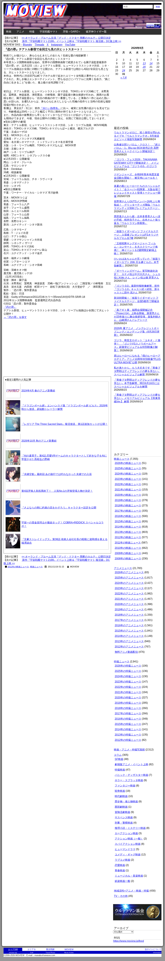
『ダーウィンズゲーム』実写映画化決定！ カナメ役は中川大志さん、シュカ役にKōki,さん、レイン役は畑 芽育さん (137, 274)
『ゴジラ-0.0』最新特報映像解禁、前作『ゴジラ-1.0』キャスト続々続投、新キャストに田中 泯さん (137, 289)
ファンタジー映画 (125, 785)
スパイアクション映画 (128, 844)
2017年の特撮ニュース (128, 713)
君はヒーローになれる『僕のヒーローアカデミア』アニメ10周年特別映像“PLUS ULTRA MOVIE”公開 (137, 359)
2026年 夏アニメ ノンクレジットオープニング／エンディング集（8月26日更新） (137, 331)
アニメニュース (123, 568)
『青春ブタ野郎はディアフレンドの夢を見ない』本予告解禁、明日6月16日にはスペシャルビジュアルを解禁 (137, 383)
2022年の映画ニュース (128, 484)
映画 (8, 31)
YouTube (70, 44)
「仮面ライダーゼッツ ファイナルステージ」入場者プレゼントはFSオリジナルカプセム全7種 (136, 234)
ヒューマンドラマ (125, 849)
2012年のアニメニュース (129, 646)
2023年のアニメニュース (129, 588)
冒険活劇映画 (122, 812)
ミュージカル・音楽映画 (129, 875)
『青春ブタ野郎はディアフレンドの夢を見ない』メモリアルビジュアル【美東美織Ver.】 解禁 (137, 398)
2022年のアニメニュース (129, 593)
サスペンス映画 (124, 817)
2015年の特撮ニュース (128, 724)
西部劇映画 (121, 806)
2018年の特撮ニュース (128, 708)
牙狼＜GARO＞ (72, 31)
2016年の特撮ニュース (128, 718)
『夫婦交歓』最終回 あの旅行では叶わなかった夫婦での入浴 (56, 474)
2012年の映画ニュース (128, 537)
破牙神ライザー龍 (96, 31)
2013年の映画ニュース (128, 532)
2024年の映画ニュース (128, 473)
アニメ (20, 31)
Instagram (56, 44)
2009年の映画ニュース (128, 553)
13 (144, 63)
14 (151, 63)
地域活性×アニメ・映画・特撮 (131, 890)
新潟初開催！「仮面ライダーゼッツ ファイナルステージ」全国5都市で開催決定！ (136, 301)
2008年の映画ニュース (128, 558)
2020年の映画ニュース (128, 495)
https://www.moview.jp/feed (128, 941)
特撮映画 (120, 769)
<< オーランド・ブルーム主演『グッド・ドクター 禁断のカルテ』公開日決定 (66, 37)
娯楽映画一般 (122, 881)
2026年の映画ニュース (128, 463)
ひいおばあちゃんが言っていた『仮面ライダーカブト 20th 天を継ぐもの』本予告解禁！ (137, 262)
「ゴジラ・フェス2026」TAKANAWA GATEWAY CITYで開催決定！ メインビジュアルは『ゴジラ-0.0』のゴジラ (136, 163)
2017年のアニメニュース (129, 620)
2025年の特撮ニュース (128, 671)
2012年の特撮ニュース (128, 740)
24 (123, 70)
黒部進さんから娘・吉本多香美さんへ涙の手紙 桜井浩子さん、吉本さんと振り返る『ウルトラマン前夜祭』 (137, 220)
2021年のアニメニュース (129, 598)
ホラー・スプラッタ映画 (129, 780)
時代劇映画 (121, 796)
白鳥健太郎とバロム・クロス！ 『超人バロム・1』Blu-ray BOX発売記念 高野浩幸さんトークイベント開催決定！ (137, 148)
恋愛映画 (120, 865)
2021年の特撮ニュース (128, 692)
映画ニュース (36, 567)
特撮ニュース (121, 661)
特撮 (31, 31)
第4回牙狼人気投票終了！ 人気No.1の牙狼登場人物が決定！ (57, 490)
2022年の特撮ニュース (128, 687)
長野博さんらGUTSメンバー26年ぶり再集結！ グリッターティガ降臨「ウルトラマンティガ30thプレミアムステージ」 (137, 205)
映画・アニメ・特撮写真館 (129, 749)
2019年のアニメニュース (129, 609)
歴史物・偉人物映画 (126, 801)
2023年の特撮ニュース (128, 681)
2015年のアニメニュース (129, 630)
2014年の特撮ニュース (128, 729)
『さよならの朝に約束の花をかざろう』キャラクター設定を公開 (58, 507)
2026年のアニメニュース (129, 572)
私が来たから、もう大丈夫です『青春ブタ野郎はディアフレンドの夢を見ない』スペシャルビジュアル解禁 (137, 371)
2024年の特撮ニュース (128, 676)
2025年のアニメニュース (129, 577)
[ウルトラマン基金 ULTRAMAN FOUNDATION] (138, 922)
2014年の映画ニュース (128, 526)
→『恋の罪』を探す (15, 317)
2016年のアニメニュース (129, 625)
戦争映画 (120, 791)
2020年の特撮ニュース (128, 697)
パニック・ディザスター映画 (131, 775)
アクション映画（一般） (129, 838)
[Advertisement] (30, 342)
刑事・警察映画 (124, 822)
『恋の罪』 (10, 307)
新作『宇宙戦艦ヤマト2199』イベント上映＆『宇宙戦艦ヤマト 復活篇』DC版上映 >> (71, 41)
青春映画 (120, 870)
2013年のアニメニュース (129, 641)
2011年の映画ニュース (18, 567)
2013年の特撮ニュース (128, 734)
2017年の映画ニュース (128, 510)
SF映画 (119, 759)
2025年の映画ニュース (128, 468)
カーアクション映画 (126, 833)
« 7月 (124, 77)
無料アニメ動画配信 (126, 652)
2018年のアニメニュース (129, 614)
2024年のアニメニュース (129, 583)
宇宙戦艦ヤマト (49, 31)
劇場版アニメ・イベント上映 (131, 764)
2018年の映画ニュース (128, 505)
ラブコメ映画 (122, 859)
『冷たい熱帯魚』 (50, 108)
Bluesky (27, 44)
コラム (118, 755)
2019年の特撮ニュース (128, 702)
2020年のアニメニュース (129, 604)
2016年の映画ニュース (128, 516)
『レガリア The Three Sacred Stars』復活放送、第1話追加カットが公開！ (64, 424)
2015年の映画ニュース (128, 521)
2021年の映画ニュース (128, 489)
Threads (39, 44)
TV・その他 (121, 896)
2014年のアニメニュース (129, 636)
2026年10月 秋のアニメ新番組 (39, 440)
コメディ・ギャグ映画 (128, 854)
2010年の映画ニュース (128, 548)
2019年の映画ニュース (128, 500)
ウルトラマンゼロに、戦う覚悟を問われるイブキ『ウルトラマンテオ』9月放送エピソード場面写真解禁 (137, 136)
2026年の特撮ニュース (128, 665)
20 (144, 67)
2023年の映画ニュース (128, 479)
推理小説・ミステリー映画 (130, 828)
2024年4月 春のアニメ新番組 (38, 390)
